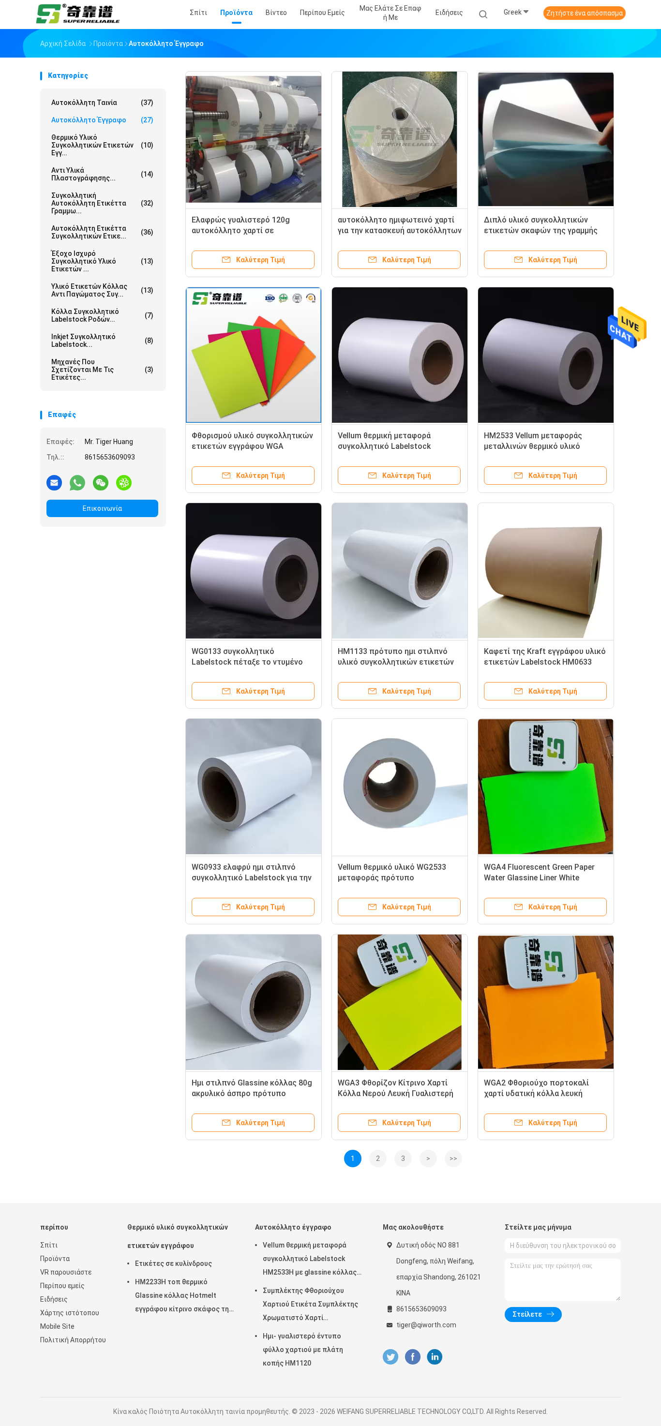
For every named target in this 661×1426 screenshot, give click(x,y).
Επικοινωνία (102, 508)
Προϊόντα (55, 1259)
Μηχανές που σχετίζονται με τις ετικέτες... (102, 369)
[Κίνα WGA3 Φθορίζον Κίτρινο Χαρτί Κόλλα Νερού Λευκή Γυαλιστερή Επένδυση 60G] (399, 1002)
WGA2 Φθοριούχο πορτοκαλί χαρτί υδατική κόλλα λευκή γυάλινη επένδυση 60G (536, 1093)
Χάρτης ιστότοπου (69, 1313)
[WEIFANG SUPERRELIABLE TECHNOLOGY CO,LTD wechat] (100, 482)
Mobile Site (57, 1326)
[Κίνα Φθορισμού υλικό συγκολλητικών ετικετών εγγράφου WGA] (253, 355)
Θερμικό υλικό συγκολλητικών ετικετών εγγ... (102, 145)
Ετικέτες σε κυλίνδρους (173, 1263)
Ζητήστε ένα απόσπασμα (584, 13)
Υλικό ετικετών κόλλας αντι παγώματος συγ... (102, 290)
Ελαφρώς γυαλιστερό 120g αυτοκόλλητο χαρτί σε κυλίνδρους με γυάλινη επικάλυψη (253, 230)
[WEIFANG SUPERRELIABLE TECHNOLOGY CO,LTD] (77, 14)
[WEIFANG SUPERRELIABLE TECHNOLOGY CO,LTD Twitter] (390, 1357)
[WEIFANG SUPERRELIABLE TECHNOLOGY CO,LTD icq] (124, 482)
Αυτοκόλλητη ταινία (102, 102)
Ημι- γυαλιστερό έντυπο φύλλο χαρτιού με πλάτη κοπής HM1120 (303, 1349)
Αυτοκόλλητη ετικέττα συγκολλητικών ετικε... (102, 232)
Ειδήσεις (54, 1299)
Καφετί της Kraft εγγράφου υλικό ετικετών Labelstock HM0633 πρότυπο (545, 662)
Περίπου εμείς (62, 1286)
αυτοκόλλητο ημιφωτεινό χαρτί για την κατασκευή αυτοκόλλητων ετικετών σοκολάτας (400, 230)
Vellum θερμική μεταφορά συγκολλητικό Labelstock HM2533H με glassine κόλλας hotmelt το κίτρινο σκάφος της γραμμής (313, 1260)
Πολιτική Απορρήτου (73, 1340)
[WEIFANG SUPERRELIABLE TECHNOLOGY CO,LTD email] (54, 482)
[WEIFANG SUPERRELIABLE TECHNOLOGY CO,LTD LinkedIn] (435, 1357)
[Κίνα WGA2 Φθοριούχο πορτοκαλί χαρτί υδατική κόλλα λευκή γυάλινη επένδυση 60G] (546, 1002)
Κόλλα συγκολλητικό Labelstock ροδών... (102, 315)
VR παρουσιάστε (65, 1272)
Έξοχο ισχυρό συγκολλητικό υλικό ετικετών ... (102, 261)
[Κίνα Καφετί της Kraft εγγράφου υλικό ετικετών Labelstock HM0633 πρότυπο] (546, 571)
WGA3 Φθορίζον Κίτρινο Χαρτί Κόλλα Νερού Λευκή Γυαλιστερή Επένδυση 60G (395, 1093)
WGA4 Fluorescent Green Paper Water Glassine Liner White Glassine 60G (539, 877)
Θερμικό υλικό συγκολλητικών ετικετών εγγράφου (177, 1236)
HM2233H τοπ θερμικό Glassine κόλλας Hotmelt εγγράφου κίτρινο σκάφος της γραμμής (184, 1297)
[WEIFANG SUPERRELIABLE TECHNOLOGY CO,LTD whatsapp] (77, 482)
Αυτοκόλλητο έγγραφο (102, 120)
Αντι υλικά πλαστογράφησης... (102, 174)
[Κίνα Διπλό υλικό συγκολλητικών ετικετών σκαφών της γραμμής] (546, 139)
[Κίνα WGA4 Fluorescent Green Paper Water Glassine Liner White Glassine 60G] (546, 786)
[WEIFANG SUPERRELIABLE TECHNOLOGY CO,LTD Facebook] (413, 1357)
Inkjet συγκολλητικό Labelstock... (102, 340)
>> (453, 1158)
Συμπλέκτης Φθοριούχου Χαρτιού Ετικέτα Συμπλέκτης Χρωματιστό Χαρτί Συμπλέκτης (310, 1305)
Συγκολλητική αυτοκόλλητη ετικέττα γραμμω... (102, 203)
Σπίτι (49, 1245)
